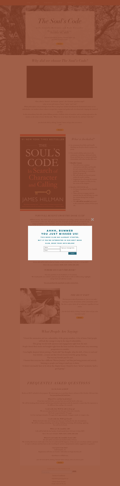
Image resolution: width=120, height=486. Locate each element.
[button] (92, 219)
